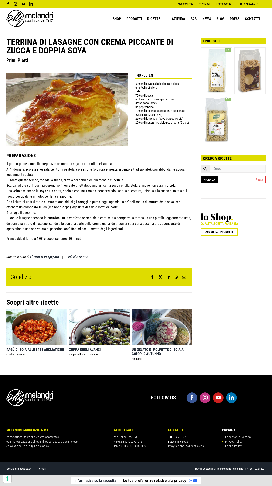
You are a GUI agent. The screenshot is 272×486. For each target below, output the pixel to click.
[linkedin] (231, 397)
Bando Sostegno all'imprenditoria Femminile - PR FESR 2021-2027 (230, 468)
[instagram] (205, 397)
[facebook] (191, 397)
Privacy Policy (233, 441)
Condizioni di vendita (238, 437)
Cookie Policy (233, 446)
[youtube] (218, 397)
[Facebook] (152, 277)
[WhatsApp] (176, 277)
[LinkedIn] (168, 277)
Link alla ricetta (77, 257)
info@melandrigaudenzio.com (186, 446)
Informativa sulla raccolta (95, 480)
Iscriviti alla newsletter (18, 468)
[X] (160, 277)
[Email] (184, 277)
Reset (259, 180)
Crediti (42, 468)
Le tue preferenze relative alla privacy (154, 480)
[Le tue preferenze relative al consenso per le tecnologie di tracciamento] (7, 479)
